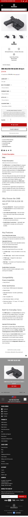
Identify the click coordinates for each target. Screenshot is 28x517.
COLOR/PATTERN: (6, 103)
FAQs (3, 157)
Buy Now (14, 386)
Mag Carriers (4, 427)
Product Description (8, 154)
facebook (6, 409)
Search (21, 1)
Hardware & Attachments (6, 438)
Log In (2, 470)
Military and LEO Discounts (7, 459)
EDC (2, 431)
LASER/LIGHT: (5, 78)
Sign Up (2, 472)
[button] (14, 74)
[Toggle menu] (2, 5)
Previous (2, 36)
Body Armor (3, 436)
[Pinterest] (10, 150)
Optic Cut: (4, 97)
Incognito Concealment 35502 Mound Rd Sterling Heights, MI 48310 (6, 482)
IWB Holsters (4, 422)
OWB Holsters (4, 424)
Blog (2, 449)
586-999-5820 (26, 1)
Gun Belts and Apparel (6, 434)
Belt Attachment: (6, 85)
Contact (3, 461)
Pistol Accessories (5, 429)
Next (26, 36)
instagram (6, 413)
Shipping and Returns (5, 454)
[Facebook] (2, 150)
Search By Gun (4, 447)
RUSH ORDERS (4, 441)
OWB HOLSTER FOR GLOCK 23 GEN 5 (14, 381)
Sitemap (21, 510)
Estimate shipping (6, 64)
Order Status (4, 456)
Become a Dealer (5, 463)
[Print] (6, 150)
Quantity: (3, 120)
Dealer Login (4, 474)
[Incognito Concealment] (14, 506)
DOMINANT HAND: (6, 91)
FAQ (2, 452)
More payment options (14, 133)
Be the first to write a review (14, 349)
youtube (5, 416)
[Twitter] (8, 150)
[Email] (4, 150)
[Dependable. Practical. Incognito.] (14, 5)
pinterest (5, 411)
